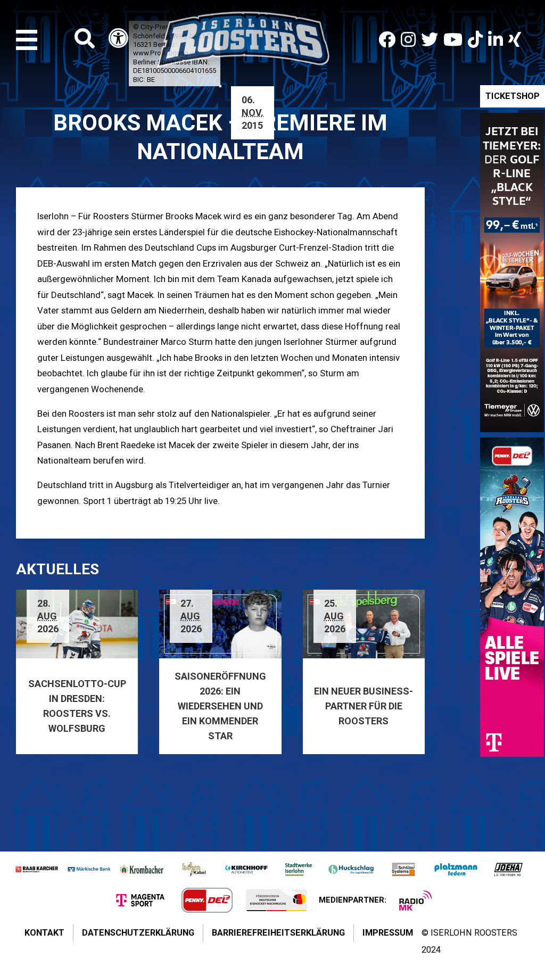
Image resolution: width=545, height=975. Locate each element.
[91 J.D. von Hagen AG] (508, 869)
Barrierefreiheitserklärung (278, 933)
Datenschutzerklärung (138, 933)
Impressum (387, 933)
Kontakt (44, 933)
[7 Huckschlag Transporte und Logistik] (350, 869)
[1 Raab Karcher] (36, 869)
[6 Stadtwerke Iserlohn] (298, 869)
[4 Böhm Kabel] (193, 869)
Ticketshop (512, 96)
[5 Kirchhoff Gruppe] (246, 869)
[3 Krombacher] (141, 869)
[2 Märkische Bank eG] (88, 869)
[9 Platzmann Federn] (455, 869)
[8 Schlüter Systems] (403, 869)
